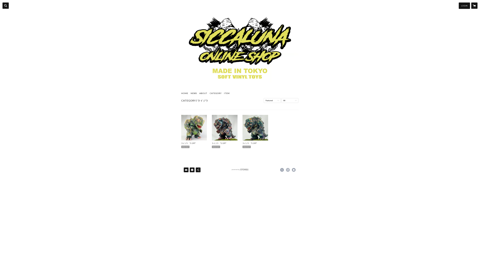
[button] (464, 5)
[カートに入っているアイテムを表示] (474, 5)
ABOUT (203, 93)
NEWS (194, 93)
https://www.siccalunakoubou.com (294, 170)
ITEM (227, 93)
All (284, 100)
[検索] (5, 5)
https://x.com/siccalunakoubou (282, 170)
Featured (269, 100)
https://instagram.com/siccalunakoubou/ (288, 170)
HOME (184, 93)
